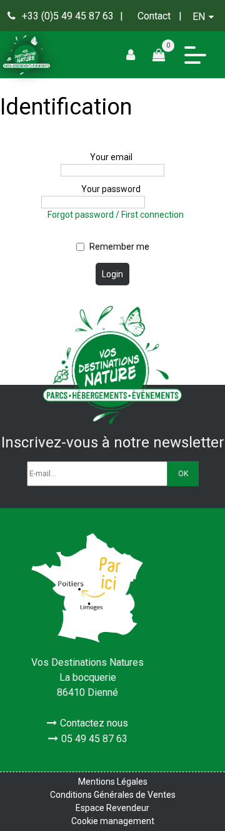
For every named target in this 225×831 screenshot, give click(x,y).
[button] (163, 54)
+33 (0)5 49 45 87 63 (68, 16)
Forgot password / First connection (116, 215)
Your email (111, 157)
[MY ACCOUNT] (135, 54)
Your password (111, 189)
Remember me (119, 247)
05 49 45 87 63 (94, 739)
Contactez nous (94, 723)
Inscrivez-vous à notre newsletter (112, 442)
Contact (154, 16)
